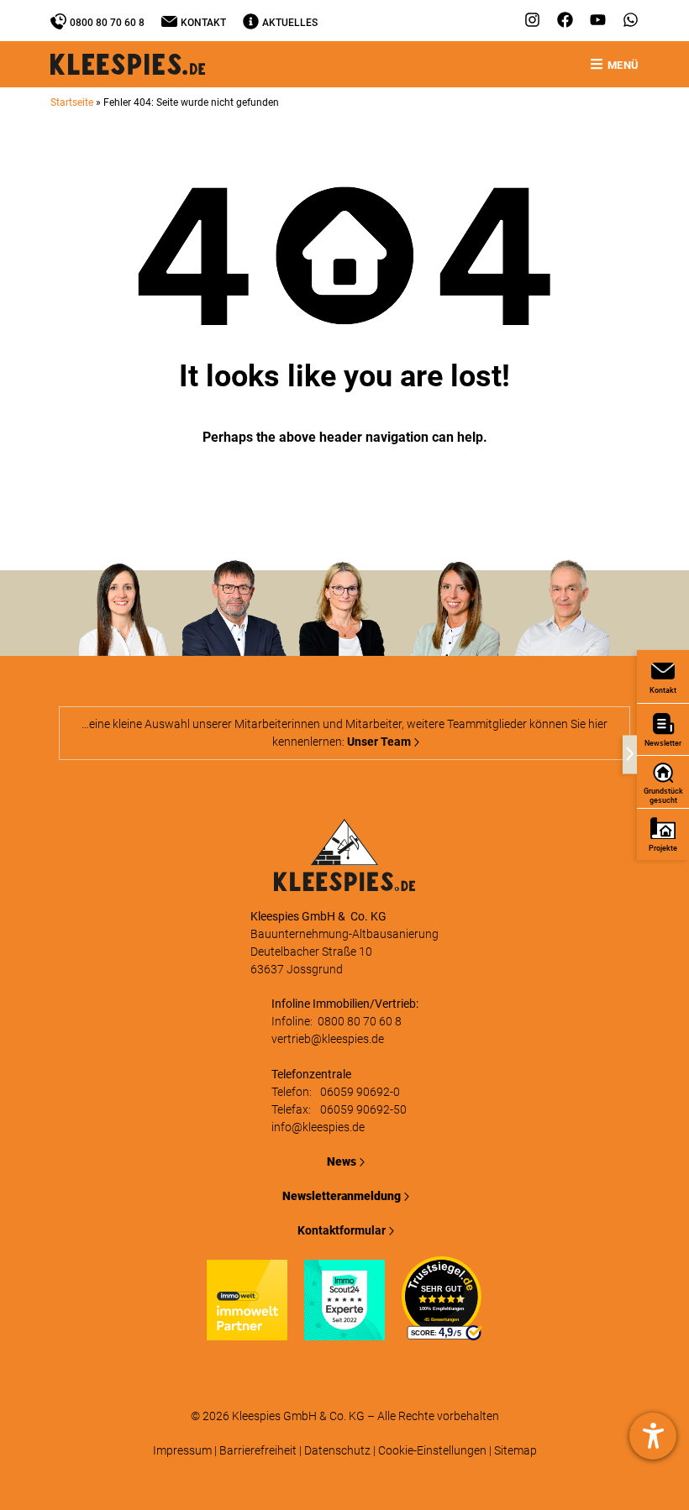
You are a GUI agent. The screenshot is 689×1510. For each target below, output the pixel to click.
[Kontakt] (169, 21)
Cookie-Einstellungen (432, 1450)
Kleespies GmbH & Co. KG (298, 1416)
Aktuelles (290, 23)
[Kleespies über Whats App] (631, 20)
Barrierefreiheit (258, 1450)
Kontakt (203, 23)
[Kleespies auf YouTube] (598, 20)
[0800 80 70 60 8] (58, 21)
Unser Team (379, 741)
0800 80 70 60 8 (107, 23)
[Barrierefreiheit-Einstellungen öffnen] (652, 1436)
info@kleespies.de (318, 1127)
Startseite (71, 102)
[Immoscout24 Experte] (344, 1331)
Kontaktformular (341, 1230)
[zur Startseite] (344, 882)
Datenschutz (337, 1450)
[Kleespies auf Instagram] (532, 20)
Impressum (182, 1450)
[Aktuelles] (251, 21)
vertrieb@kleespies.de (327, 1039)
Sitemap (515, 1450)
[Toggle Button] (630, 755)
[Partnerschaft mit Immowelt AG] (247, 1331)
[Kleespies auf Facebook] (565, 20)
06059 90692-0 (360, 1091)
